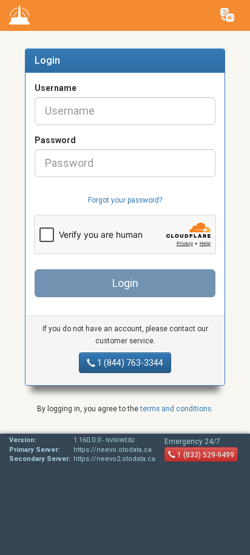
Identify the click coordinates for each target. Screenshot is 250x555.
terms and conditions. (176, 409)
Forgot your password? (125, 200)
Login (125, 283)
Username (55, 88)
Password (55, 140)
